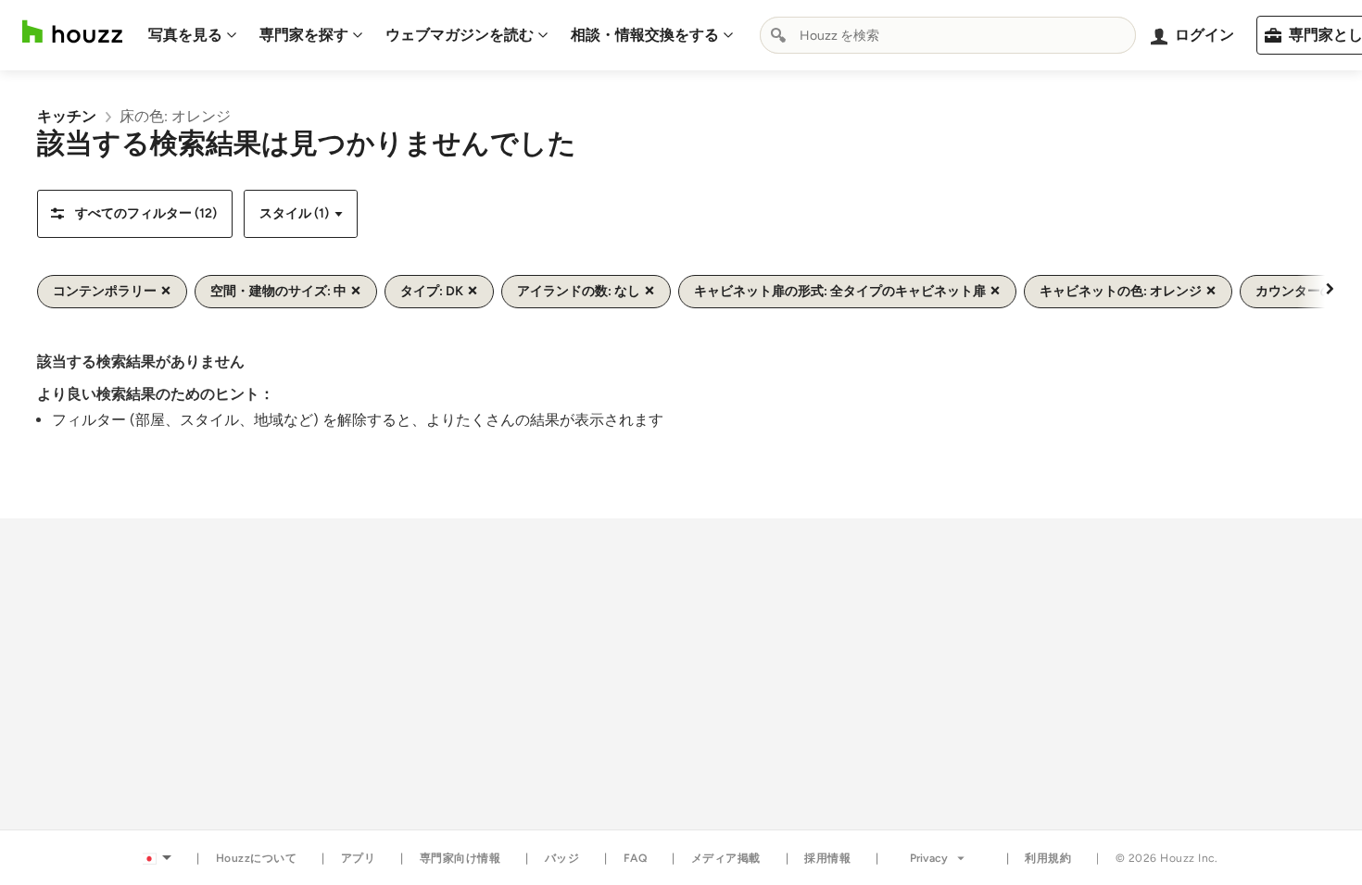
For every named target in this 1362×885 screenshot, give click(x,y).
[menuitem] (192, 35)
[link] (66, 116)
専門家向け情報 (460, 858)
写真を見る (185, 35)
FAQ (636, 858)
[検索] (778, 35)
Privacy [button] (929, 858)
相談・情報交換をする (645, 35)
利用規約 (1048, 858)
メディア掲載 (726, 858)
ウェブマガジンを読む (459, 35)
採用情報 (827, 858)
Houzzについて (256, 858)
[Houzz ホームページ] (72, 32)
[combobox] (948, 35)
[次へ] (1329, 288)
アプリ (358, 858)
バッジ (562, 858)
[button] (135, 214)
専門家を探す (303, 35)
